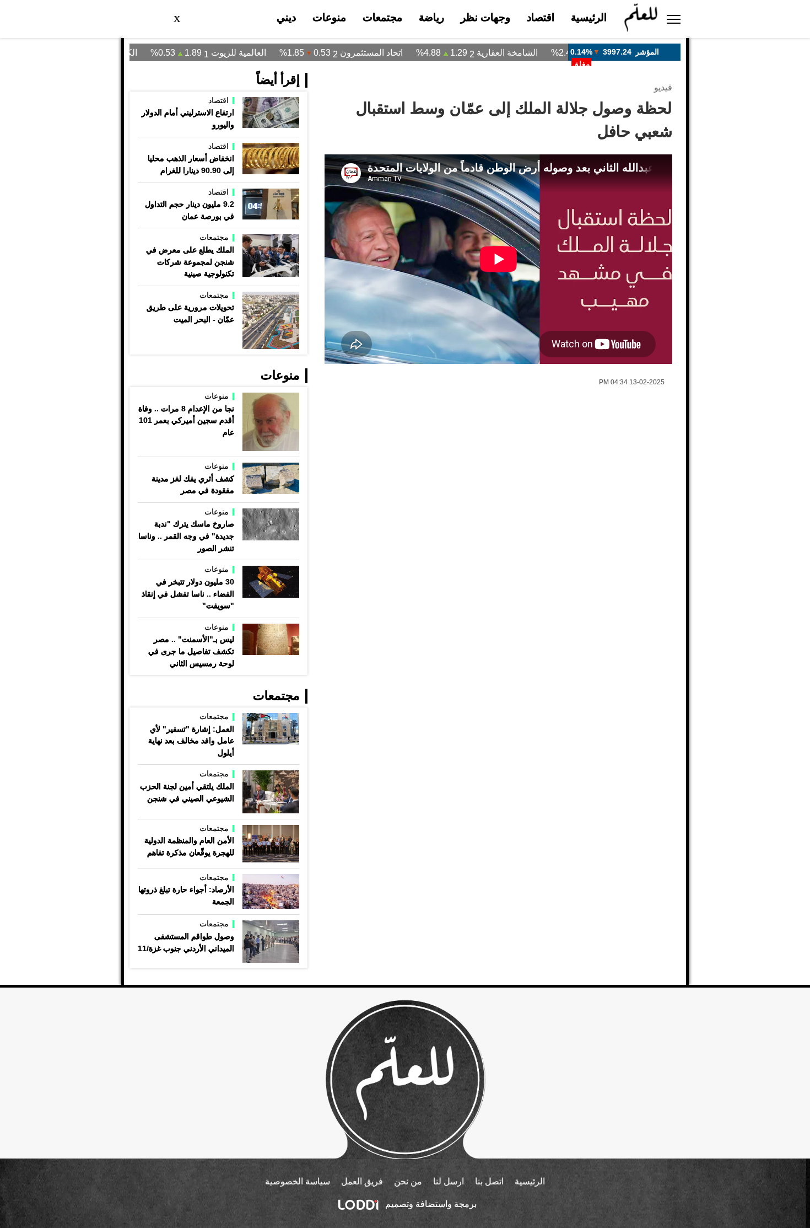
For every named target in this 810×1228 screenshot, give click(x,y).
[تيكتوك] (146, 19)
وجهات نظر (485, 17)
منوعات (329, 17)
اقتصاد (540, 17)
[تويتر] (179, 19)
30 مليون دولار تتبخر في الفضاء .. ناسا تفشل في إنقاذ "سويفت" (188, 593)
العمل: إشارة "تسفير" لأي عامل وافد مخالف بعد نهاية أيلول (191, 741)
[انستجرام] (168, 19)
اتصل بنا (489, 1181)
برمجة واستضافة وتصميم (430, 1204)
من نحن (408, 1181)
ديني (286, 17)
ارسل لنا (448, 1181)
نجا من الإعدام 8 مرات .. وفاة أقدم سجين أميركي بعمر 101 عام (186, 420)
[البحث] (204, 19)
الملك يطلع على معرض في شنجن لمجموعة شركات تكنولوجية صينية (190, 261)
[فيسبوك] (189, 19)
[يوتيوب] (157, 19)
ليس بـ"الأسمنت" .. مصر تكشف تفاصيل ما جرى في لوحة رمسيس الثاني (191, 651)
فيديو (663, 87)
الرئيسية (589, 17)
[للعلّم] (640, 19)
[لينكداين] (135, 19)
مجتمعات (382, 17)
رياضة (431, 17)
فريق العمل (362, 1181)
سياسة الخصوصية (297, 1181)
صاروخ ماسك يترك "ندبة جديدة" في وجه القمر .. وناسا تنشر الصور (186, 535)
